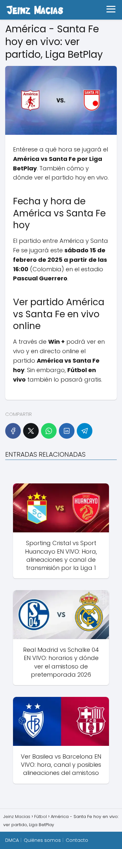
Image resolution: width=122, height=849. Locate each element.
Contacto (77, 840)
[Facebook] (13, 431)
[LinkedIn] (67, 431)
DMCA (12, 840)
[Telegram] (84, 431)
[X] (31, 431)
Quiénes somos (42, 840)
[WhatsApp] (49, 431)
